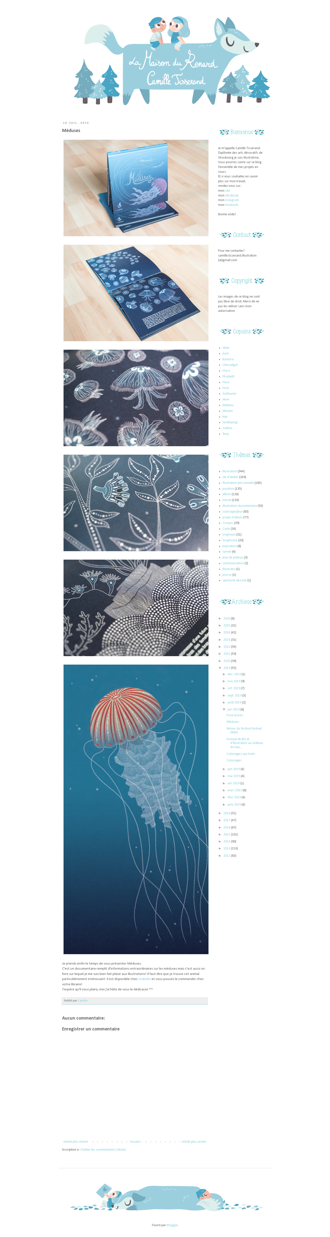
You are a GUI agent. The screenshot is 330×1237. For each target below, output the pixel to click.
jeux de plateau (232, 557)
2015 (227, 834)
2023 (227, 640)
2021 (227, 654)
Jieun (225, 399)
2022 (227, 647)
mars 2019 (235, 790)
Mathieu (228, 405)
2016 (227, 827)
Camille (83, 1000)
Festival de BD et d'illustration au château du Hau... (245, 743)
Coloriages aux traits (241, 754)
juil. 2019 (234, 709)
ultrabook (231, 195)
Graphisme (229, 540)
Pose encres (235, 715)
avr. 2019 (234, 783)
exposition (229, 546)
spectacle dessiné (234, 580)
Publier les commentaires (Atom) (103, 1150)
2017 (227, 820)
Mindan (227, 411)
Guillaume (229, 394)
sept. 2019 (235, 695)
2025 (227, 625)
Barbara (228, 359)
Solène (227, 428)
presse (227, 575)
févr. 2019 (235, 797)
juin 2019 (234, 769)
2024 (227, 632)
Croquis (227, 523)
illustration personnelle (238, 483)
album (226, 494)
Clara (226, 371)
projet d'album (232, 517)
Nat (224, 417)
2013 (227, 848)
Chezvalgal (229, 365)
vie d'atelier (230, 477)
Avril (225, 353)
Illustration (229, 471)
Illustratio (228, 569)
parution (228, 489)
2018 (227, 813)
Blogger (172, 1225)
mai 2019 (234, 776)
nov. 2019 (234, 681)
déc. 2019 (235, 674)
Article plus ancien (194, 1142)
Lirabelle (144, 979)
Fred (225, 388)
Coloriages (234, 760)
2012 (227, 856)
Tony (225, 434)
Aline (225, 348)
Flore (226, 382)
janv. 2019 (235, 804)
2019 (227, 668)
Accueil (135, 1142)
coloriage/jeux (232, 512)
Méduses (233, 722)
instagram (232, 200)
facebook (231, 205)
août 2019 (235, 702)
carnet (226, 552)
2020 (227, 661)
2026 (227, 618)
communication (233, 563)
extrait (226, 500)
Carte (226, 529)
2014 (227, 841)
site (227, 191)
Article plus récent (75, 1142)
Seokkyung (229, 422)
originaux (229, 534)
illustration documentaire (239, 506)
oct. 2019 (234, 688)
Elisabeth (228, 376)
